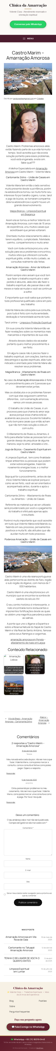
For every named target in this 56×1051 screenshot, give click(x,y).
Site (28, 881)
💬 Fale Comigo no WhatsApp (28, 1026)
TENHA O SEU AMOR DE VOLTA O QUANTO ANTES (21, 959)
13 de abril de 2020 (29, 751)
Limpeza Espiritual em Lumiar (19, 970)
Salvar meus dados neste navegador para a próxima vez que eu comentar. (29, 894)
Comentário (28, 828)
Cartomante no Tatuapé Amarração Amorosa (21, 949)
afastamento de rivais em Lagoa (28, 642)
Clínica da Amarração (28, 5)
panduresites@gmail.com (23, 98)
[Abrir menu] (28, 38)
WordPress (39, 1048)
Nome (28, 859)
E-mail (27, 870)
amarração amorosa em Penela (27, 639)
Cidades (40, 98)
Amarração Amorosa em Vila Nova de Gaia (21, 938)
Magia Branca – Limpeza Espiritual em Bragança (28, 212)
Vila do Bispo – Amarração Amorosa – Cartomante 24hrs (18, 720)
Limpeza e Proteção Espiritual (35, 322)
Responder (10, 773)
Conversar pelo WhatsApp (28, 24)
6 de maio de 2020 (29, 780)
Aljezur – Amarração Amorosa (43, 720)
